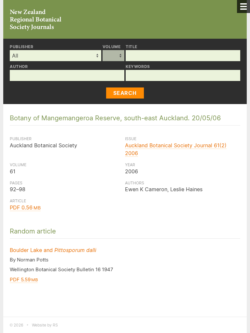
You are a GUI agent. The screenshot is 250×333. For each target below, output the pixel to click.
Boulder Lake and (53, 250)
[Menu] (243, 6)
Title (131, 47)
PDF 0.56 (25, 207)
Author (19, 66)
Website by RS (45, 325)
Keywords (138, 66)
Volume (112, 47)
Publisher (21, 47)
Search (125, 93)
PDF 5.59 (24, 279)
